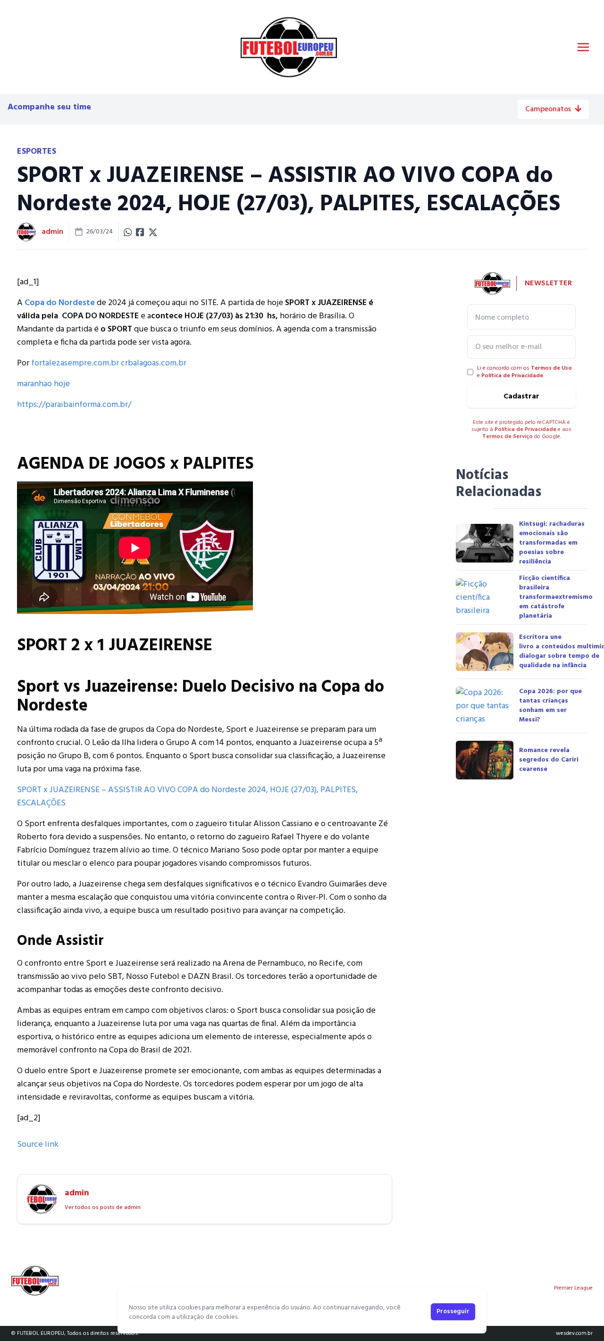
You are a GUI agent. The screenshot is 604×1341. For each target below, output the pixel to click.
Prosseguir (453, 1311)
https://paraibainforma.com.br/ (74, 405)
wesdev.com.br (574, 1333)
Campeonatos (548, 109)
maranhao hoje (43, 384)
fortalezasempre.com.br (75, 363)
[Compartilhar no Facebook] (140, 232)
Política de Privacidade (512, 376)
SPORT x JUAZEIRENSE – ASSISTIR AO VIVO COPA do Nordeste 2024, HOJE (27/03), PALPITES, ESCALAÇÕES (187, 796)
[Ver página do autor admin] (26, 232)
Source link (38, 1144)
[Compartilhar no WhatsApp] (128, 232)
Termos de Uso (551, 368)
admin (52, 232)
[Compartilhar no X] (153, 232)
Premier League (573, 1288)
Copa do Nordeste (60, 303)
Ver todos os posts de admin (103, 1207)
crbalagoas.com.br (153, 363)
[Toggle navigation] (583, 47)
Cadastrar (521, 396)
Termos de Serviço (507, 436)
